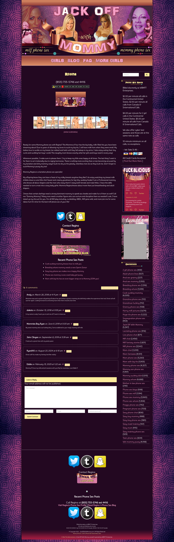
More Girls (109, 60)
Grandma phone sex (132, 299)
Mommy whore (129, 379)
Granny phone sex (131, 307)
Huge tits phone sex (132, 314)
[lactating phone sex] (102, 123)
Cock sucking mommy (133, 293)
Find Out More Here (133, 161)
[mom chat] (52, 123)
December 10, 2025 (131, 197)
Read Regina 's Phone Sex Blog (102, 505)
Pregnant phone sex (132, 408)
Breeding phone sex (132, 285)
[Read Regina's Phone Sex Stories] (71, 249)
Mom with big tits (130, 361)
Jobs (99, 533)
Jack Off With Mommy (133, 324)
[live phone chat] (64, 123)
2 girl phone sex (130, 270)
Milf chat (126, 338)
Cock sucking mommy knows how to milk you (63, 264)
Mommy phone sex (131, 365)
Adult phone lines (130, 273)
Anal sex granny (130, 277)
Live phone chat (130, 335)
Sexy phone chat (130, 412)
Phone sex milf (129, 393)
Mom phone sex (130, 357)
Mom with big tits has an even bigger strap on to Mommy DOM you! (72, 278)
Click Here (70, 235)
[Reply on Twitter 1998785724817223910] (127, 209)
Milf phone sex (129, 346)
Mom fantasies (129, 354)
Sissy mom (127, 427)
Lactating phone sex (132, 331)
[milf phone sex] (77, 123)
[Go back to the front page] (87, 30)
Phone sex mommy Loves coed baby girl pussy (64, 275)
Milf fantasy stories (131, 342)
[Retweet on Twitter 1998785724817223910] (131, 209)
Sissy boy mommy (131, 416)
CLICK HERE (87, 480)
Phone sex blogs (130, 389)
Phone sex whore (130, 401)
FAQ (87, 60)
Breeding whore (130, 289)
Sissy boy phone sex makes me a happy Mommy (64, 271)
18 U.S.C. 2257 (81, 533)
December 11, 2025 (131, 181)
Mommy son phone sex (133, 369)
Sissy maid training (131, 424)
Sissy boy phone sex (132, 420)
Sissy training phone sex (133, 431)
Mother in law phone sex (134, 383)
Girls (57, 60)
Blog (74, 60)
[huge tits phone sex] (39, 123)
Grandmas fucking (131, 303)
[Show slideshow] (71, 132)
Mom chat (127, 350)
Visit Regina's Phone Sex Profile (72, 505)
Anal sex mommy (130, 281)
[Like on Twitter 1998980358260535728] (136, 193)
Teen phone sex (130, 438)
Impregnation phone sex (134, 318)
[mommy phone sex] (89, 123)
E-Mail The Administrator (68, 537)
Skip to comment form (109, 288)
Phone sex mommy (131, 397)
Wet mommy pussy (131, 441)
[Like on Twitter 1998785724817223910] (136, 209)
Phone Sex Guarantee (91, 533)
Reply (64, 295)
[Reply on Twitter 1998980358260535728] (127, 193)
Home (74, 533)
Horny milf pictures (131, 310)
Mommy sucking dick (132, 375)
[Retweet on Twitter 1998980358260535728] (131, 193)
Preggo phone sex (131, 405)
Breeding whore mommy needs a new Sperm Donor (66, 267)
